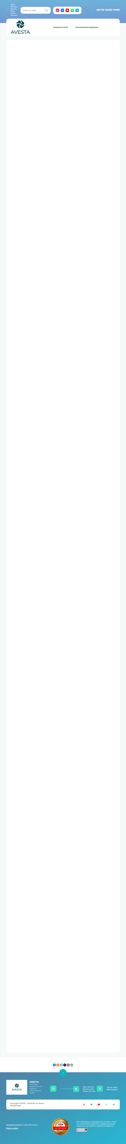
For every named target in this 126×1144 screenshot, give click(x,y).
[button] (97, 11)
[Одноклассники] (57, 1065)
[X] (64, 1065)
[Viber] (68, 1065)
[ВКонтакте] (54, 1065)
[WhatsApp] (71, 1065)
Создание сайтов (13, 1125)
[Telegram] (61, 1065)
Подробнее (29, 473)
